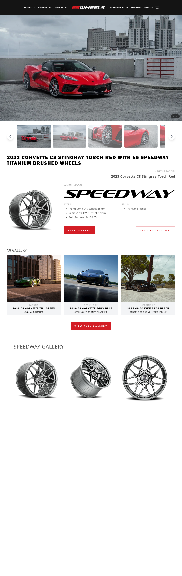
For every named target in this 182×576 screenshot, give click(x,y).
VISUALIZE (136, 7)
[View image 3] (105, 136)
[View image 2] (69, 136)
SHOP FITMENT (79, 230)
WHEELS (27, 7)
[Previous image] (9, 68)
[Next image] (173, 68)
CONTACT (148, 7)
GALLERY (43, 7)
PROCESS (59, 7)
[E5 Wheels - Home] (88, 7)
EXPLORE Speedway (155, 230)
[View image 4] (141, 136)
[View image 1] (34, 136)
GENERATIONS (117, 7)
